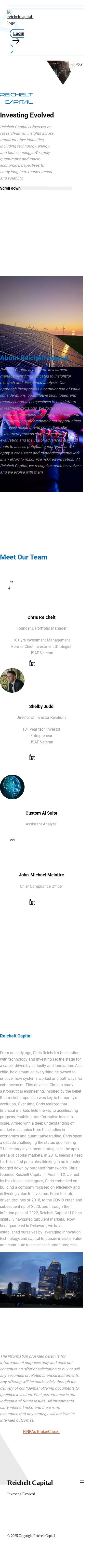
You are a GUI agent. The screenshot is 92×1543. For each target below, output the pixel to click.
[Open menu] (82, 1482)
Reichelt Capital (30, 1482)
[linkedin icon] (33, 664)
